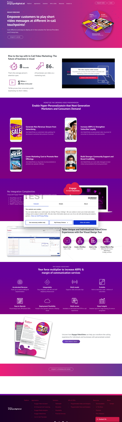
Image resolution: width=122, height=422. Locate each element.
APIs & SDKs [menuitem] (53, 3)
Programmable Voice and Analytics (80, 407)
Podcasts (98, 410)
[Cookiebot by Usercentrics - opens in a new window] (89, 198)
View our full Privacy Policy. (39, 216)
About (108, 400)
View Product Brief (71, 341)
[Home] (16, 2)
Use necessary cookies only (37, 222)
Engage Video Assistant (41, 403)
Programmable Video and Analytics (81, 403)
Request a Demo (15, 37)
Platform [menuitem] (29, 3)
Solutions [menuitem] (45, 3)
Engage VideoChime (40, 413)
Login (110, 3)
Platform (26, 400)
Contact (112, 403)
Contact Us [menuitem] (69, 3)
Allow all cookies (85, 222)
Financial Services (60, 413)
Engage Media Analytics (41, 410)
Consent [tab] (36, 203)
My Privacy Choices (60, 222)
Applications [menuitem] (37, 3)
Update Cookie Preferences (88, 77)
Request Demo (101, 3)
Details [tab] (61, 203)
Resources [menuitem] (61, 3)
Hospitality (58, 410)
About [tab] (86, 203)
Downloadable (100, 403)
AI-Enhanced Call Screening (42, 407)
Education (58, 407)
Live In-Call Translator (40, 417)
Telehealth (58, 403)
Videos (98, 417)
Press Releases (100, 413)
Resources (96, 400)
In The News (99, 407)
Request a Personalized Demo (61, 369)
